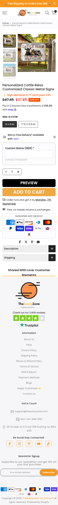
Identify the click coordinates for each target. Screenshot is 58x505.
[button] (29, 148)
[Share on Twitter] (25, 241)
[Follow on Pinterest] (29, 444)
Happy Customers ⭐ (29, 388)
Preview (29, 183)
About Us (29, 339)
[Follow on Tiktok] (48, 444)
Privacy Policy (29, 350)
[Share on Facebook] (19, 241)
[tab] (9, 41)
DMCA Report (29, 372)
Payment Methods (29, 377)
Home (5, 23)
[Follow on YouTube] (38, 444)
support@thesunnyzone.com (31, 411)
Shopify (45, 502)
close (54, 3)
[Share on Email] (38, 241)
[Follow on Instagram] (19, 444)
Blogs (29, 382)
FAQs (29, 344)
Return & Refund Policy (29, 361)
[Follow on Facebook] (9, 444)
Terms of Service (29, 366)
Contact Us (29, 393)
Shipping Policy (29, 355)
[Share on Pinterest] (32, 241)
